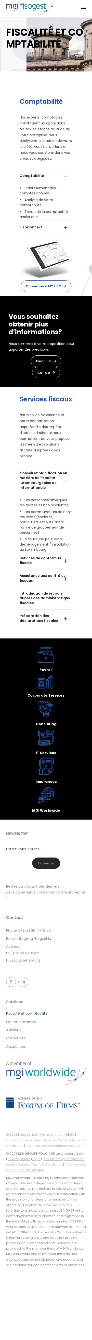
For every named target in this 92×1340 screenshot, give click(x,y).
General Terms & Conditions (39, 1164)
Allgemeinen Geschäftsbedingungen (55, 1145)
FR (66, 1134)
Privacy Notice (51, 1134)
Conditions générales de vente (31, 1140)
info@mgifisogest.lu (34, 938)
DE (71, 1134)
